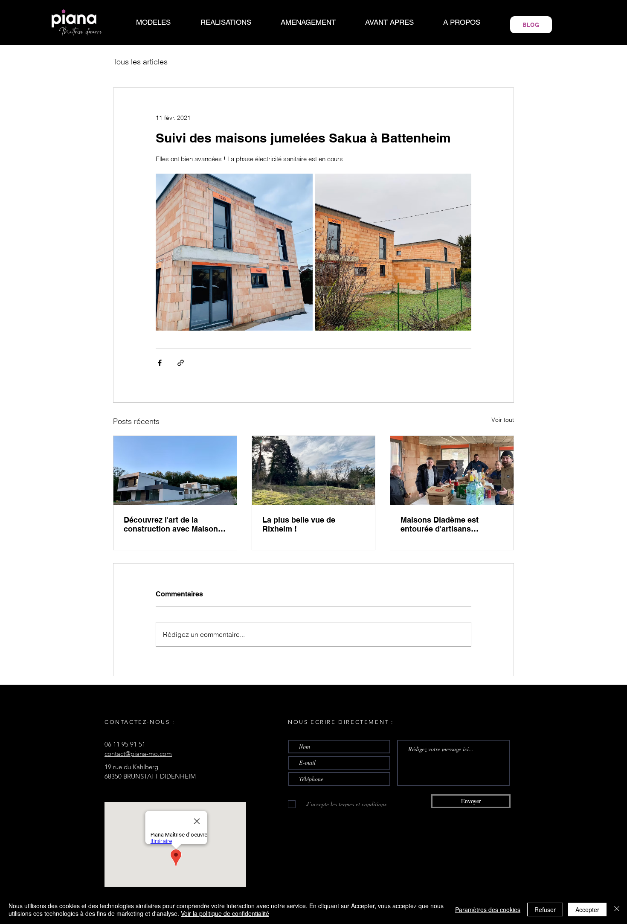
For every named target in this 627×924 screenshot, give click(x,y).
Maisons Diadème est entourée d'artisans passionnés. (440, 524)
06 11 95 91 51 (124, 744)
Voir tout (502, 420)
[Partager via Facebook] (160, 363)
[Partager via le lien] (181, 363)
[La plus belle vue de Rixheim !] (313, 470)
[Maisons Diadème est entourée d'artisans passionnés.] (452, 470)
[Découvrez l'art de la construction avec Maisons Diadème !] (175, 470)
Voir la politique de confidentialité (225, 913)
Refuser (545, 909)
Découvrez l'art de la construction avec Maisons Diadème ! (173, 524)
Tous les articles (140, 62)
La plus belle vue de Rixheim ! (298, 524)
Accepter (587, 909)
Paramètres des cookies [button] (487, 909)
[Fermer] (617, 909)
